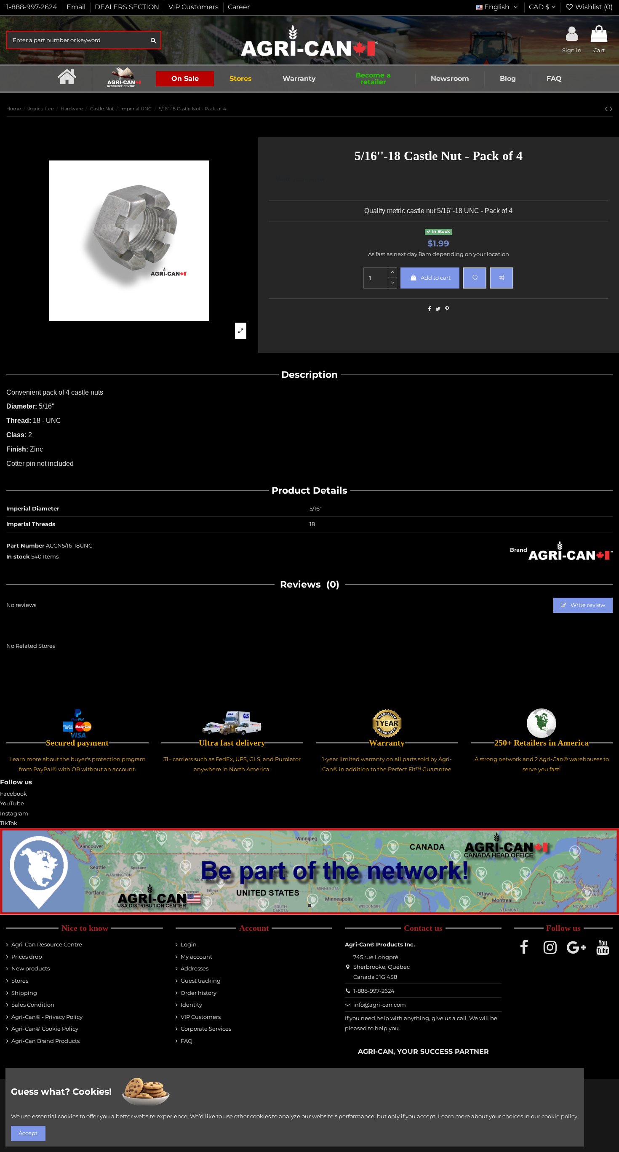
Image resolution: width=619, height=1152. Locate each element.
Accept (28, 1133)
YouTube (12, 803)
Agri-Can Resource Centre (46, 944)
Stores (19, 980)
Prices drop (26, 956)
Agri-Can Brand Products (45, 1040)
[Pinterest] (447, 308)
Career (239, 7)
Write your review (300, 179)
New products (30, 968)
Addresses (194, 968)
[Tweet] (437, 308)
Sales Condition (32, 1004)
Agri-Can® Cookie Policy (44, 1028)
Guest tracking (201, 980)
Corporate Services (206, 1028)
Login (189, 944)
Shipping (24, 992)
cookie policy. (560, 1116)
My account (196, 956)
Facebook (13, 793)
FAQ (186, 1040)
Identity (191, 1004)
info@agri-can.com (379, 1004)
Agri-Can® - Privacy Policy (47, 1016)
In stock (18, 556)
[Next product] (611, 109)
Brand (518, 549)
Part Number (25, 545)
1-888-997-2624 (32, 7)
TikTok (8, 823)
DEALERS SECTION (128, 7)
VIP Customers (194, 7)
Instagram (14, 813)
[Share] (429, 308)
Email (77, 7)
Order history (198, 992)
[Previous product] (607, 109)
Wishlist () (593, 7)
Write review (587, 604)
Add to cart (436, 277)
